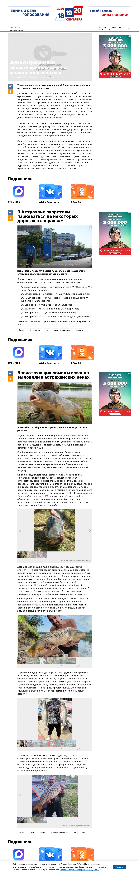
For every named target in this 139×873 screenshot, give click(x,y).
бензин (21, 330)
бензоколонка (35, 330)
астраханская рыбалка (59, 832)
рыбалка (22, 832)
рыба (33, 832)
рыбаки (42, 832)
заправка (79, 330)
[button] (89, 530)
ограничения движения (62, 330)
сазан (83, 832)
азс (47, 330)
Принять (119, 867)
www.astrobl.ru (50, 77)
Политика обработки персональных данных (79, 870)
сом (74, 832)
